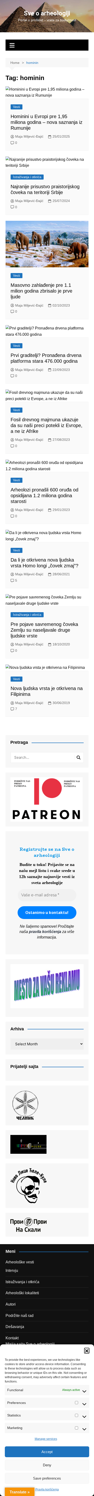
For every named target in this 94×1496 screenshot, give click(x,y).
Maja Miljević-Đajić (29, 136)
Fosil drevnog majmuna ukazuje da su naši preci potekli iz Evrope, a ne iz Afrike (46, 425)
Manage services (46, 1439)
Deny (47, 1465)
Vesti (16, 107)
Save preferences (47, 1478)
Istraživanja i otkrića (27, 177)
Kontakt (12, 1338)
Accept (47, 1452)
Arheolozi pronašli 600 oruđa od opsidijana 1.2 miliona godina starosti (44, 495)
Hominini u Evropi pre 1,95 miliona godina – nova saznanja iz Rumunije (46, 122)
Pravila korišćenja (47, 1489)
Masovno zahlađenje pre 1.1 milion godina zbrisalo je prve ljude (41, 290)
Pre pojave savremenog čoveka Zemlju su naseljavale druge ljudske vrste (44, 630)
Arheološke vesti (20, 1262)
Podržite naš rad (20, 1316)
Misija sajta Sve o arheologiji (30, 1344)
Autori (11, 1304)
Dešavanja (15, 1327)
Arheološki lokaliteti (22, 1293)
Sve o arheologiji (47, 13)
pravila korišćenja (45, 932)
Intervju (12, 1270)
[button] (86, 1350)
